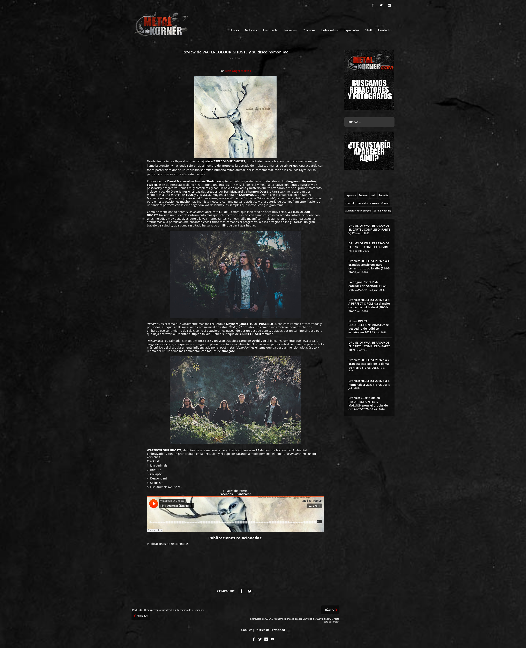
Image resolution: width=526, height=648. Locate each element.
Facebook (226, 494)
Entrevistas (329, 30)
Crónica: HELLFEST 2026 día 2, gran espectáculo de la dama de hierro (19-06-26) (369, 363)
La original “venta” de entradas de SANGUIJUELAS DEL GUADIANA (367, 285)
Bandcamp (243, 494)
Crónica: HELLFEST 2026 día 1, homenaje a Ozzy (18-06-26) (369, 382)
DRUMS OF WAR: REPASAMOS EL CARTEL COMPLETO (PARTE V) (369, 229)
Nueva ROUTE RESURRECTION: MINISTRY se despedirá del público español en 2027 (368, 326)
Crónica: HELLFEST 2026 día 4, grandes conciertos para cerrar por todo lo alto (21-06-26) (369, 266)
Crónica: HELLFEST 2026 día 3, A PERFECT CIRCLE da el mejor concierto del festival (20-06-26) (369, 305)
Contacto (384, 30)
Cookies (246, 630)
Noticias (251, 30)
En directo (270, 30)
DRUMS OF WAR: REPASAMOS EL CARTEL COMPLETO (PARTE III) (369, 346)
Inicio (235, 30)
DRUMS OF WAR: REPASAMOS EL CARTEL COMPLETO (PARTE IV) (369, 247)
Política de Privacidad (270, 630)
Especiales (351, 30)
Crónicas (309, 30)
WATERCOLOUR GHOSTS (228, 161)
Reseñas (290, 30)
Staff (368, 30)
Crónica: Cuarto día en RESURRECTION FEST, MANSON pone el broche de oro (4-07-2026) (368, 403)
